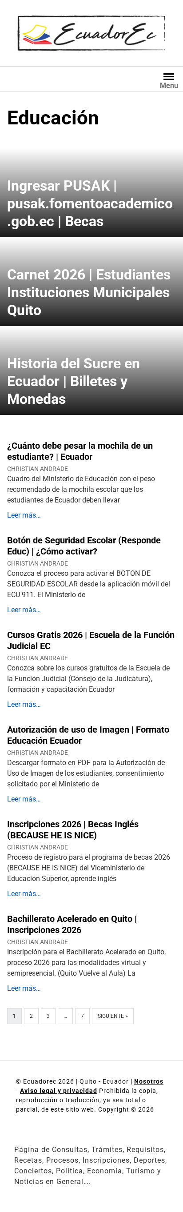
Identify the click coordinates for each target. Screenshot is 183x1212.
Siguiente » (113, 1016)
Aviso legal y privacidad (58, 1090)
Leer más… (24, 515)
